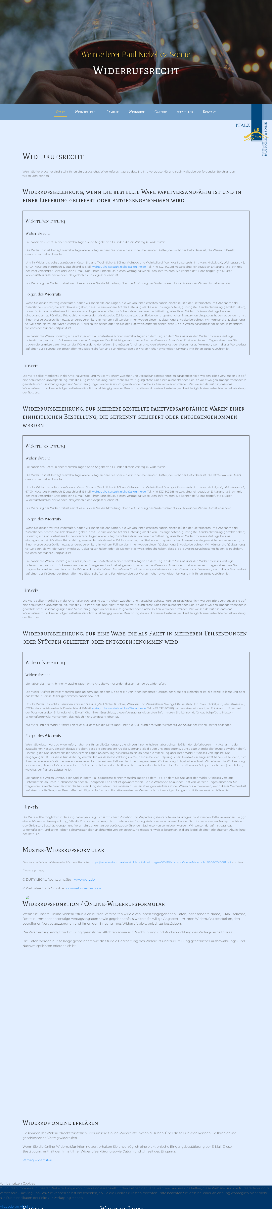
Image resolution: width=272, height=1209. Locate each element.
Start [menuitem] (60, 112)
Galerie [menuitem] (161, 112)
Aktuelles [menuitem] (185, 112)
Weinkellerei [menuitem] (86, 112)
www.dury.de (84, 879)
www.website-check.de (83, 888)
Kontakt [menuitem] (209, 112)
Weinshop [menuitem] (137, 112)
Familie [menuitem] (113, 112)
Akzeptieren (9, 1206)
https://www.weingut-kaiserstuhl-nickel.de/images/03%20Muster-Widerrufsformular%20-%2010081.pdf (161, 862)
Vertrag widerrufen (37, 1160)
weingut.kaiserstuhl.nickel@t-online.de (119, 266)
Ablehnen (28, 1206)
